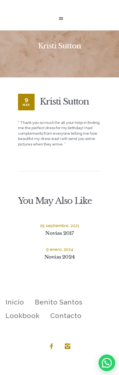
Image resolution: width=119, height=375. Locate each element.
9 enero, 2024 (59, 249)
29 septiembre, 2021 (59, 225)
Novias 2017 (59, 233)
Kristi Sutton (64, 101)
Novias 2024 (59, 257)
